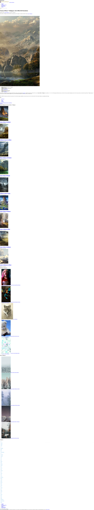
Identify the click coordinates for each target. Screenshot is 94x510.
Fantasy (2, 100)
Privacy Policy (3, 5)
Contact (2, 4)
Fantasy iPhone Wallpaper (5, 175)
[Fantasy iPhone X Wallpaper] (4, 245)
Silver (1, 495)
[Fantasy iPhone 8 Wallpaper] (4, 209)
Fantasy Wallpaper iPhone (5, 229)
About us (2, 3)
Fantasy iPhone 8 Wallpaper (5, 211)
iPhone (1, 478)
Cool (1, 457)
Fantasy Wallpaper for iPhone (5, 264)
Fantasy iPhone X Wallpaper (5, 247)
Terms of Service (3, 6)
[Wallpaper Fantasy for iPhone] (4, 138)
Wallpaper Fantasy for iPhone (5, 139)
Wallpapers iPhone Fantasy (5, 193)
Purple (1, 490)
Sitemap (2, 506)
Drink (1, 462)
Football (1, 470)
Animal (1, 444)
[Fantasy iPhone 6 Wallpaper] (4, 120)
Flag (1, 466)
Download (1, 103)
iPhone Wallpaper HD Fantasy (6, 157)
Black (1, 449)
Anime (1, 445)
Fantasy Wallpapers (6, 12)
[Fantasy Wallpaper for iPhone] (4, 263)
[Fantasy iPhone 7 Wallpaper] (47, 51)
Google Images (5, 91)
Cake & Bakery (2, 452)
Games (1, 473)
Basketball (2, 448)
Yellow (1, 502)
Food (1, 469)
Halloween (2, 477)
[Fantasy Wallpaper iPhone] (4, 227)
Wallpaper (2, 101)
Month (1, 481)
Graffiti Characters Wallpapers (5, 302)
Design (1, 461)
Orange (1, 487)
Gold (1, 474)
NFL (1, 486)
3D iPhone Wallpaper (11, 2)
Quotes (1, 491)
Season (1, 494)
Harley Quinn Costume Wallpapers (6, 285)
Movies (1, 482)
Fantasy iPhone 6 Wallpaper (5, 122)
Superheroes (2, 499)
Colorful (1, 456)
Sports (1, 498)
